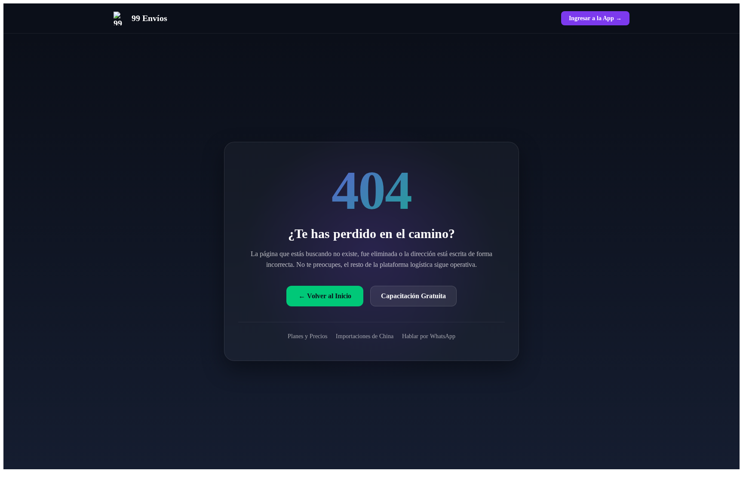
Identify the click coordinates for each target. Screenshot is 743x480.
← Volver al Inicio (324, 296)
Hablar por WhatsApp (428, 336)
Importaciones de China (364, 336)
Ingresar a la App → (595, 18)
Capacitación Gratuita (413, 296)
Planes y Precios (307, 336)
